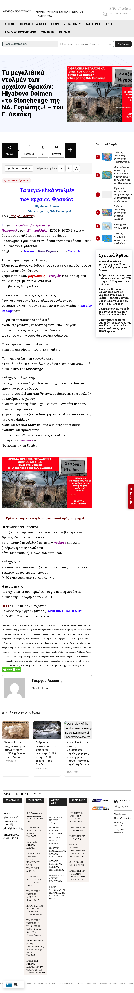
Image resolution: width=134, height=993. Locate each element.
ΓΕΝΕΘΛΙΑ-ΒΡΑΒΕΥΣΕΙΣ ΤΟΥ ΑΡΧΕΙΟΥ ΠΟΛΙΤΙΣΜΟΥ (57, 852)
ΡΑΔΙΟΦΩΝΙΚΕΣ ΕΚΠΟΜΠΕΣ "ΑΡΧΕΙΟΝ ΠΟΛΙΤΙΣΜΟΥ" (77, 817)
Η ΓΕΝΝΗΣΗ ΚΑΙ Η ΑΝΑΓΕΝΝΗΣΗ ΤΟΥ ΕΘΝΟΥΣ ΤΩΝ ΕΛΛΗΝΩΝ (34, 910)
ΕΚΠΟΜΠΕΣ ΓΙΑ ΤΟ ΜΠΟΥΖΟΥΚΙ (77, 829)
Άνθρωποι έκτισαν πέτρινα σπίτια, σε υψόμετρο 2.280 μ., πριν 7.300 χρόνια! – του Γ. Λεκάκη (115, 279)
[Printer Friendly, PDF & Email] (11, 671)
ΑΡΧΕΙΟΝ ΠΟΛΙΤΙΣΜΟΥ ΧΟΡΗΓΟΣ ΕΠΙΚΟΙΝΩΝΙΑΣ (56, 865)
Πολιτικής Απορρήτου (119, 824)
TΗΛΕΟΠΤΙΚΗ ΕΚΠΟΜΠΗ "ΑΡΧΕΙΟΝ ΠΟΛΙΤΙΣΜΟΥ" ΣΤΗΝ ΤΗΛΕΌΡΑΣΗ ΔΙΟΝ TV (33, 862)
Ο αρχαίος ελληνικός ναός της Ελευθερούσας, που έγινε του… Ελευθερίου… (114, 311)
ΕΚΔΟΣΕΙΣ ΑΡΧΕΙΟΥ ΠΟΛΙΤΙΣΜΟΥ (55, 830)
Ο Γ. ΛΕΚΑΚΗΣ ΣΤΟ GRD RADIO (78, 863)
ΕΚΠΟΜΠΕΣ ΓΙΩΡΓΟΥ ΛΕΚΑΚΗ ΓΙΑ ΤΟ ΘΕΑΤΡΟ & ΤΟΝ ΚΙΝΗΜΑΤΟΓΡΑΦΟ (35, 966)
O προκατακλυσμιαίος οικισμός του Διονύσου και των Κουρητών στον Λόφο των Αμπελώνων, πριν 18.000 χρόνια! (115, 325)
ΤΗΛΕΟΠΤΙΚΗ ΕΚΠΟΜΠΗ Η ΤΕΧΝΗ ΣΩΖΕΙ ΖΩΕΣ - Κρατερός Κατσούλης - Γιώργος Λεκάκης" (34, 927)
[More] (70, 150)
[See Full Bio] (50, 688)
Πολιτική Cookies (122, 818)
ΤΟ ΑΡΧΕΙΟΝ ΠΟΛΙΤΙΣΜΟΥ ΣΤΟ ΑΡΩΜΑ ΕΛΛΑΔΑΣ (35, 831)
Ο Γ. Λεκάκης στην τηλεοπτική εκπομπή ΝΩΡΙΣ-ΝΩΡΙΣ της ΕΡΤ (34, 817)
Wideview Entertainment (73, 983)
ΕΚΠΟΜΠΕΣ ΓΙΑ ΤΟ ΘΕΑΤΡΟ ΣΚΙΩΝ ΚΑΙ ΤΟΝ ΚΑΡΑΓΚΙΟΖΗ (77, 875)
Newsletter (130, 496)
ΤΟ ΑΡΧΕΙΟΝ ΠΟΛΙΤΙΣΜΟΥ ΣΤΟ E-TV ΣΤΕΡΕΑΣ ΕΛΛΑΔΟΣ (35, 881)
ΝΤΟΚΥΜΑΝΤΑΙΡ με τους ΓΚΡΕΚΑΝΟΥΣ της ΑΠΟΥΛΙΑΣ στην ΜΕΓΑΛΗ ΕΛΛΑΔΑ (35, 948)
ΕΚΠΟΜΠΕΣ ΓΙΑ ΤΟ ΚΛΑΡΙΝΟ (77, 837)
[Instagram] (119, 807)
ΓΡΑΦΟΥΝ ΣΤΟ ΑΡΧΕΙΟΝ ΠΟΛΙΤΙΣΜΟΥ (56, 878)
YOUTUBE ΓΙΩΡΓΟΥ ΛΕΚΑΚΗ (31, 844)
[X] (123, 807)
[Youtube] (126, 807)
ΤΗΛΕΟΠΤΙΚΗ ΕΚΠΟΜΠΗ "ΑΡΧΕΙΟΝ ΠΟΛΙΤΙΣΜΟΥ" (33, 895)
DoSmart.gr (42, 983)
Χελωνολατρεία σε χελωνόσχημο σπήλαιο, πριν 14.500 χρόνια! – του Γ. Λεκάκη (115, 266)
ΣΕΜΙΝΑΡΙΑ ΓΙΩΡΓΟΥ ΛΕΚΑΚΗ (55, 840)
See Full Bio (40, 688)
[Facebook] (116, 807)
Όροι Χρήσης (120, 813)
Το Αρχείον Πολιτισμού (119, 831)
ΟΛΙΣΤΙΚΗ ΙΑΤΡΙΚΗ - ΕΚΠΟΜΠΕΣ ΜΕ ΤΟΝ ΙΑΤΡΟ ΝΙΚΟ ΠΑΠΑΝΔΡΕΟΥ (77, 850)
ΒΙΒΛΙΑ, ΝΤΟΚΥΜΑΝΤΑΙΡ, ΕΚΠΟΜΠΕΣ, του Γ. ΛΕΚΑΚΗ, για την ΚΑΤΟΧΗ (58, 892)
